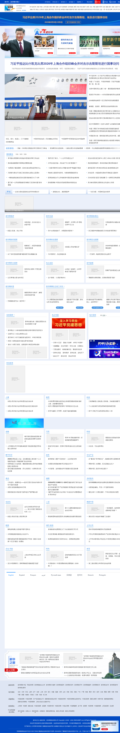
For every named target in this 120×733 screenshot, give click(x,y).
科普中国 (100, 699)
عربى (43, 575)
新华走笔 (73, 353)
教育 (75, 7)
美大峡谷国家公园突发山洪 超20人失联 (101, 182)
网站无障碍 (90, 2)
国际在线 (30, 706)
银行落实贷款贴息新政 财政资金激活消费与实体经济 (32, 438)
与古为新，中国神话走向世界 (100, 192)
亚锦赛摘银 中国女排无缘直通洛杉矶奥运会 (62, 182)
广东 (79, 692)
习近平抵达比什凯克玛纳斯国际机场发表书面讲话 (28, 68)
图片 (110, 7)
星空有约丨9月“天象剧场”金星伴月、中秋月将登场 (24, 337)
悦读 (97, 9)
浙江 (49, 692)
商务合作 (62, 726)
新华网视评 (10, 216)
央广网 (80, 706)
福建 (56, 692)
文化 (91, 7)
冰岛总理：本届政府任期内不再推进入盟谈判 (103, 173)
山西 (30, 692)
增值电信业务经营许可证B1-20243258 (49, 731)
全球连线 (70, 7)
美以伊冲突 (72, 356)
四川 (94, 692)
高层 (38, 7)
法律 (116, 7)
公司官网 (19, 8)
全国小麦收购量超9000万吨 (17, 487)
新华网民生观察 (11, 263)
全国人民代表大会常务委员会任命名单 (20, 401)
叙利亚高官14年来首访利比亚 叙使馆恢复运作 (103, 168)
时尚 (94, 9)
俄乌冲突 (64, 356)
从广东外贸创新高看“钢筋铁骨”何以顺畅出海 (22, 254)
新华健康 (90, 263)
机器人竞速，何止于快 (15, 231)
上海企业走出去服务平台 (43, 702)
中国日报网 (37, 706)
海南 (86, 692)
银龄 (67, 9)
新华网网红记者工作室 (54, 286)
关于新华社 (47, 2)
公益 (100, 9)
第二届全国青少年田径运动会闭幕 (100, 563)
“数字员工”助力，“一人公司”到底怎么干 (61, 158)
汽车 (34, 9)
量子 (84, 7)
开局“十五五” (57, 342)
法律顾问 (56, 726)
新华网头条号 (105, 685)
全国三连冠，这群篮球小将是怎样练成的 (25, 344)
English (11, 575)
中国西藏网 (73, 706)
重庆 (90, 692)
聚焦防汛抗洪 (77, 349)
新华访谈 (49, 216)
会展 (85, 9)
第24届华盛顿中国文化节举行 (46, 210)
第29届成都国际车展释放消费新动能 (20, 163)
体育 (87, 7)
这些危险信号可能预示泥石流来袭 (67, 468)
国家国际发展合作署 (51, 699)
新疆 (23, 695)
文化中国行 (64, 346)
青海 (116, 692)
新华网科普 (10, 286)
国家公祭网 (93, 699)
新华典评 (66, 353)
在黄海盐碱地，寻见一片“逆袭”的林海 (101, 487)
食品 (37, 9)
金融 (31, 9)
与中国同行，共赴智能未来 (57, 254)
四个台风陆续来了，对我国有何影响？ (61, 231)
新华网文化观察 (92, 239)
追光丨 (10, 344)
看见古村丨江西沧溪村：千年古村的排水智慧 (104, 492)
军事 (100, 7)
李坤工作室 (79, 307)
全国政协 (42, 711)
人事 (44, 7)
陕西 (109, 692)
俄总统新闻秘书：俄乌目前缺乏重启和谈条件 (103, 163)
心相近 (50, 53)
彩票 (88, 9)
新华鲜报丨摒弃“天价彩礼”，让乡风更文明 (62, 459)
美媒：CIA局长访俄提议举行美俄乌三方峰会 (19, 148)
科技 (78, 7)
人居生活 (41, 9)
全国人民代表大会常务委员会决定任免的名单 (23, 406)
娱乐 (91, 9)
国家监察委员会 (50, 711)
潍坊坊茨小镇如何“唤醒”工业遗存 (100, 516)
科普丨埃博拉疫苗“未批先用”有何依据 (20, 341)
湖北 (71, 692)
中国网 (25, 706)
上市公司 (115, 9)
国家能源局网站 (108, 699)
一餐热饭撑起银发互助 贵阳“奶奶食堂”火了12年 (23, 177)
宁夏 (19, 695)
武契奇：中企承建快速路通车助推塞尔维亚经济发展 (90, 148)
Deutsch (90, 575)
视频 (107, 7)
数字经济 (51, 9)
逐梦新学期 (106, 48)
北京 (19, 692)
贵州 (98, 692)
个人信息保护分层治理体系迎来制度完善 (102, 406)
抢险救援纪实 (93, 113)
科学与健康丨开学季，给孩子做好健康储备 (62, 411)
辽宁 (34, 692)
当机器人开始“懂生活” (72, 247)
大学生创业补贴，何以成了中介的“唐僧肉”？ (62, 163)
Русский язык (56, 575)
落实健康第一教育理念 (87, 48)
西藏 (105, 692)
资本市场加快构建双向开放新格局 (100, 529)
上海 (41, 692)
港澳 (57, 7)
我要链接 (45, 726)
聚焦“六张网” (67, 342)
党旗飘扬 (56, 346)
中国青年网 (50, 706)
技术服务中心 (69, 726)
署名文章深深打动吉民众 (108, 78)
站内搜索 (113, 2)
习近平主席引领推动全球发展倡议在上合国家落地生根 (30, 117)
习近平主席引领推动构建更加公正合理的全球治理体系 (95, 68)
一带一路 (105, 9)
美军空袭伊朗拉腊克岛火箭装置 (104, 140)
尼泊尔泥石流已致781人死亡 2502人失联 (101, 158)
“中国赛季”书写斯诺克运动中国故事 (73, 139)
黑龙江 (32, 695)
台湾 (60, 7)
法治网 (112, 706)
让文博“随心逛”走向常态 (16, 277)
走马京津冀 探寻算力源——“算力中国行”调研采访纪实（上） (33, 509)
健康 (97, 7)
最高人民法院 (60, 711)
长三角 (45, 695)
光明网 (85, 706)
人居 (48, 502)
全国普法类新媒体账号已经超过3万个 (60, 464)
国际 (47, 7)
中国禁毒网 (31, 702)
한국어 (79, 575)
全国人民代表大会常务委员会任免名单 (20, 411)
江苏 (45, 692)
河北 (26, 692)
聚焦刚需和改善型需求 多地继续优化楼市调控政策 (64, 516)
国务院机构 (35, 711)
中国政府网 (21, 699)
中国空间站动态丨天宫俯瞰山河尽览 (46, 139)
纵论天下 (56, 356)
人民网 (20, 706)
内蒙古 (27, 695)
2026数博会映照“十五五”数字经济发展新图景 (104, 100)
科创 (81, 7)
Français (33, 575)
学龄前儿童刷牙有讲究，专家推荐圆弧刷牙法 (63, 173)
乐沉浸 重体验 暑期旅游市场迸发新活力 (61, 534)
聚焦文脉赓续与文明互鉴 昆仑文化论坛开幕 (35, 673)
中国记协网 (85, 699)
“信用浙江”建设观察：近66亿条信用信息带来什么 (24, 168)
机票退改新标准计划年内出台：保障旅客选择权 (64, 539)
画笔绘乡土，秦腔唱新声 (61, 192)
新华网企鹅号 (22, 688)
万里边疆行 (57, 349)
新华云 (75, 726)
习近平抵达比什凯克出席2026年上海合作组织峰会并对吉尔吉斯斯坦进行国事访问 (64, 63)
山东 (64, 692)
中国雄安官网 (62, 699)
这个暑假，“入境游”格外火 (57, 277)
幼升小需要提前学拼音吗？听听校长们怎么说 (63, 406)
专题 (116, 68)
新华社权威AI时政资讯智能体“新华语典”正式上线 (80, 667)
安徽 (53, 692)
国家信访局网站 (22, 702)
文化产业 (90, 455)
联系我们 (39, 726)
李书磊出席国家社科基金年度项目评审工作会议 (23, 158)
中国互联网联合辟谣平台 (74, 699)
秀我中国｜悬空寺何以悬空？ (98, 468)
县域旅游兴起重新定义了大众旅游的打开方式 (63, 529)
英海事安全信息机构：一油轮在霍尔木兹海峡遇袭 (53, 148)
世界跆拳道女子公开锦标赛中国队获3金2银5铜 (63, 177)
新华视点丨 (11, 330)
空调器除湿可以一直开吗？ (17, 301)
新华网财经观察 (11, 239)
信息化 (47, 9)
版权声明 (50, 726)
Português (102, 575)
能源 (82, 9)
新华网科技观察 (52, 239)
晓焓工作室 (60, 307)
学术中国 (57, 9)
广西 (83, 692)
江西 (60, 692)
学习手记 (72, 53)
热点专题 (55, 315)
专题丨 (91, 81)
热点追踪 (49, 263)
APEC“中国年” (78, 342)
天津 (23, 692)
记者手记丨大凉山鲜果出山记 (17, 334)
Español (22, 575)
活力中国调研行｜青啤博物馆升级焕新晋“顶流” (23, 563)
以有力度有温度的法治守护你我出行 (27, 192)
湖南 (75, 692)
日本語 (69, 575)
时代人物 (73, 346)
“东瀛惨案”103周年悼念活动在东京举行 (79, 210)
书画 (94, 7)
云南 (101, 692)
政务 (113, 7)
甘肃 (113, 692)
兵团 (36, 695)
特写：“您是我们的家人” (68, 68)
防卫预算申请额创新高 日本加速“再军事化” (103, 231)
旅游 (79, 9)
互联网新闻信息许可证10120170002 (27, 731)
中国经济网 (58, 706)
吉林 (38, 692)
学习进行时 (33, 7)
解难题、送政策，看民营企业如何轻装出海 (103, 106)
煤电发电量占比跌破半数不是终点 (19, 529)
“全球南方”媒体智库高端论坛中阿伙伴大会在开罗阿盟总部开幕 (93, 658)
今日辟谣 (51, 468)
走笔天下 (81, 353)
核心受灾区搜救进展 (105, 113)
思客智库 (64, 7)
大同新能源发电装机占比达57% (18, 534)
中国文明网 (29, 699)
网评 (54, 7)
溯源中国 (71, 9)
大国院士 (80, 346)
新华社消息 (57, 353)
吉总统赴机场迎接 (52, 68)
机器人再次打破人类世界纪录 (17, 516)
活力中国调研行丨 (95, 124)
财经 (50, 7)
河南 (68, 692)
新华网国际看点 (92, 216)
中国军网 (90, 706)
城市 (76, 9)
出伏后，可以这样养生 (96, 446)
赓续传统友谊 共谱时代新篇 (66, 48)
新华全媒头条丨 (30, 321)
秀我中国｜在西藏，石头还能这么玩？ (101, 464)
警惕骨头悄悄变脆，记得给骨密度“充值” (102, 277)
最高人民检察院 (69, 711)
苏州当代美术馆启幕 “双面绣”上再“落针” (19, 210)
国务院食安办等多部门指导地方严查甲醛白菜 (23, 492)
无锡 (40, 695)
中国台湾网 (65, 706)
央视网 (44, 706)
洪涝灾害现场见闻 (98, 131)
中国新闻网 (97, 706)
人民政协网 (105, 706)
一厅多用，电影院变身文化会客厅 (100, 254)
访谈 (103, 7)
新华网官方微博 (50, 685)
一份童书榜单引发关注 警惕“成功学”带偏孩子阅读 (64, 168)
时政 (41, 7)
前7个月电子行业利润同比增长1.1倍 (100, 411)
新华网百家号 (114, 685)
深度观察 (9, 315)
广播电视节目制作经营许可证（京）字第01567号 (75, 731)
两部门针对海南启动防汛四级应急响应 (106, 129)
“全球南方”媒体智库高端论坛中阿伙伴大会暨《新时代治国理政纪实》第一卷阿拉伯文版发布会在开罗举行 (49, 658)
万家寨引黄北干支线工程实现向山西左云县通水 (23, 173)
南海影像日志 (66, 349)
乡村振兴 (63, 9)
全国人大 (28, 711)
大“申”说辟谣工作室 (97, 307)
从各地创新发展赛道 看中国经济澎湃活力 (29, 330)
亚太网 (110, 9)
